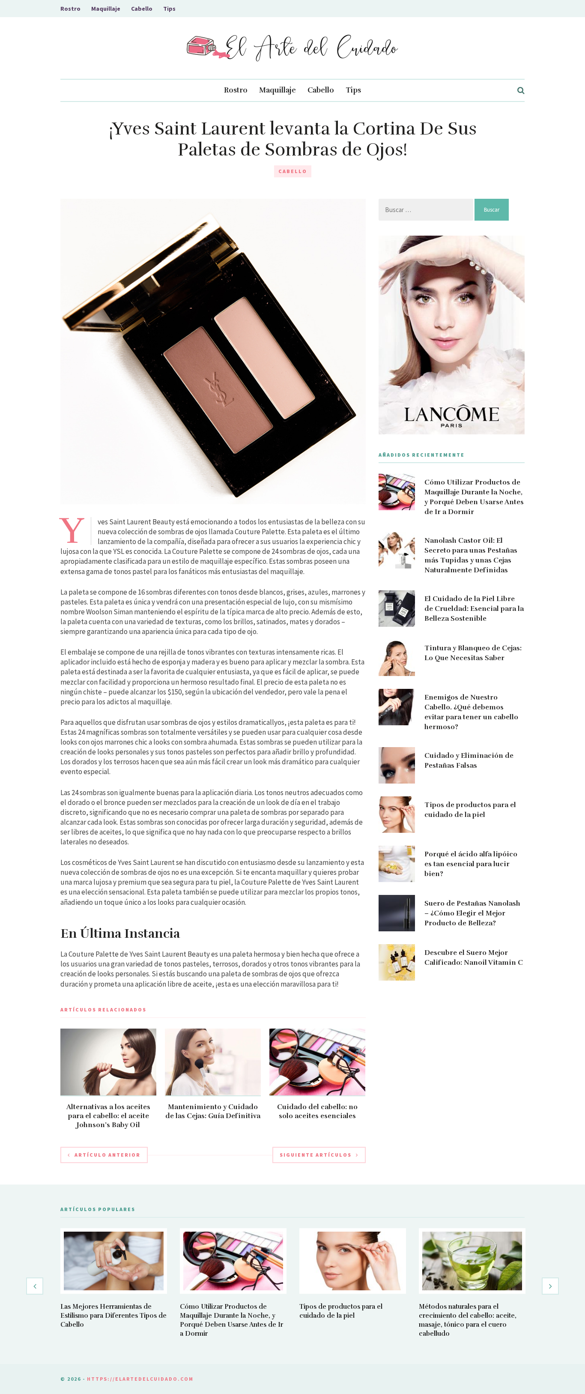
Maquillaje (105, 8)
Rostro (70, 8)
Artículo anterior (107, 1155)
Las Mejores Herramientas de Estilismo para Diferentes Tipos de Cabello (113, 1315)
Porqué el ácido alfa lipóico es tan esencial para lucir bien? (470, 864)
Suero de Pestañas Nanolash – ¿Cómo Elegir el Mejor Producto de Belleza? (472, 913)
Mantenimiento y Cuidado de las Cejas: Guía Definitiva (212, 1111)
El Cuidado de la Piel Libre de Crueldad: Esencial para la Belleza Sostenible (474, 609)
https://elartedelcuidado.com (140, 1379)
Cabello (141, 8)
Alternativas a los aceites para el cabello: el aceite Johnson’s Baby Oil (108, 1116)
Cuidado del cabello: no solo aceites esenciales (317, 1111)
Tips (169, 8)
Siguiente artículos (316, 1155)
